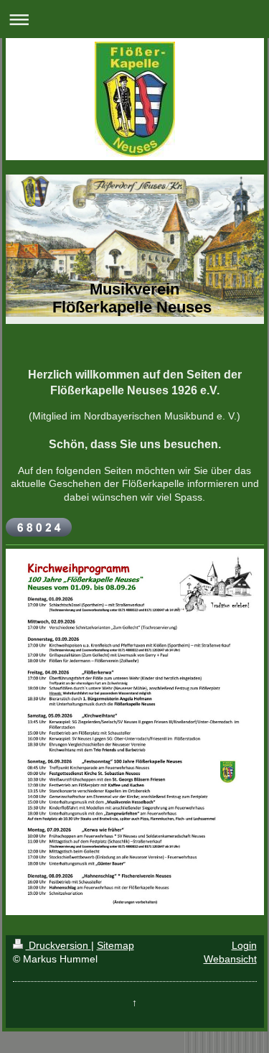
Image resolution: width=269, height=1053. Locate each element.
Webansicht (230, 959)
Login (244, 945)
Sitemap (115, 945)
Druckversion (58, 945)
